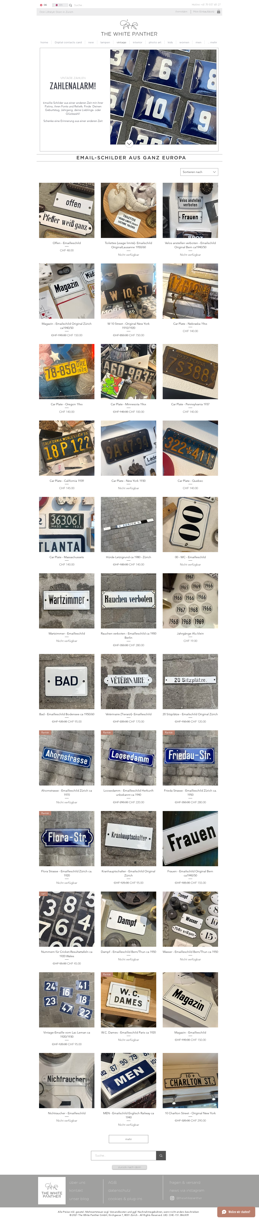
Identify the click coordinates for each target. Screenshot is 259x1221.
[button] (56, 12)
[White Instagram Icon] (172, 1198)
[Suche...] (161, 1155)
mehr (128, 1139)
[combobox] (199, 172)
